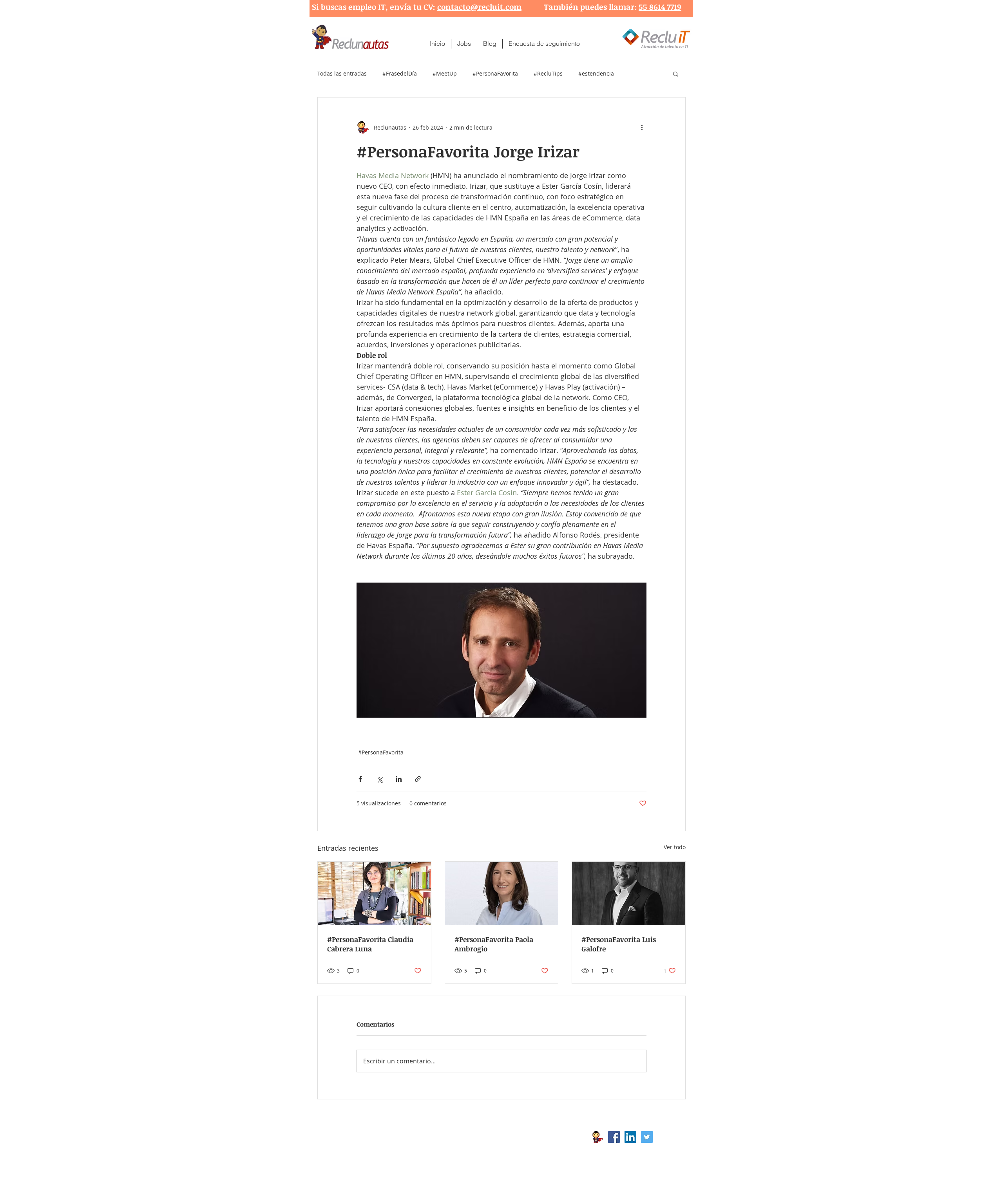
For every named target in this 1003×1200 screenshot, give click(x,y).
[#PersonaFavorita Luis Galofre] (628, 893)
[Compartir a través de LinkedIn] (398, 779)
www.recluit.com (507, 1137)
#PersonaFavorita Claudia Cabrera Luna (370, 944)
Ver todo (675, 847)
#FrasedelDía (399, 73)
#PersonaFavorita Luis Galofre (618, 944)
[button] (675, 73)
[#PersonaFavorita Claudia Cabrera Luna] (374, 893)
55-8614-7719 (399, 1149)
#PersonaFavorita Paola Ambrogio (493, 944)
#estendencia (596, 73)
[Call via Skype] (669, 1139)
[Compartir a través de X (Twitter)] (379, 779)
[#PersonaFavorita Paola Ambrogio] (501, 893)
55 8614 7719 (660, 6)
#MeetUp (445, 73)
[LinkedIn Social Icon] (630, 1137)
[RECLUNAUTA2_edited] (597, 1137)
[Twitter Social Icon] (647, 1137)
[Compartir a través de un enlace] (418, 779)
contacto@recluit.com (479, 6)
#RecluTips (548, 73)
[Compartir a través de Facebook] (360, 779)
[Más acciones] (641, 127)
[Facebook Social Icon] (614, 1137)
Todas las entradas (342, 73)
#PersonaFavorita (495, 73)
